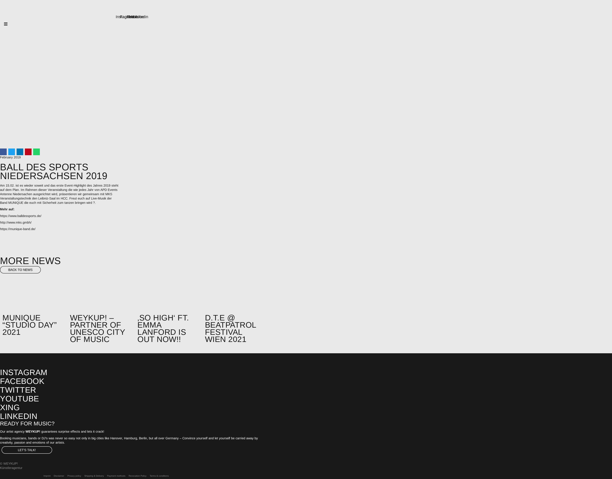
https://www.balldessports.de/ (20, 216)
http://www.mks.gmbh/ (16, 222)
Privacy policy (74, 476)
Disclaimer (59, 476)
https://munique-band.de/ (18, 229)
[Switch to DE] (179, 476)
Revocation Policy (137, 476)
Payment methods (116, 476)
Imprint (47, 476)
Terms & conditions (159, 476)
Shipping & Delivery (94, 476)
